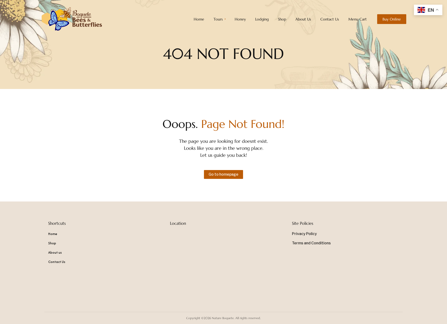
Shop (52, 243)
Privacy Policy (304, 234)
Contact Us (56, 261)
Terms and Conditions (311, 243)
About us (55, 252)
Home (52, 233)
